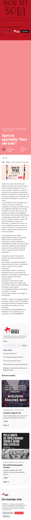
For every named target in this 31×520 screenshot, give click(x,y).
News (3, 129)
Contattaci (25, 31)
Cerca (5, 341)
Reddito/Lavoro (10, 129)
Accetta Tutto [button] (19, 513)
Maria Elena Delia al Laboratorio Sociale (15, 364)
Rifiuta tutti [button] (6, 516)
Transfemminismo (21, 129)
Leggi (5, 425)
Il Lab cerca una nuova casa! (12, 361)
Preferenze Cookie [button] (8, 513)
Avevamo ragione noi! (9, 353)
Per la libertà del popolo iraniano (13, 357)
